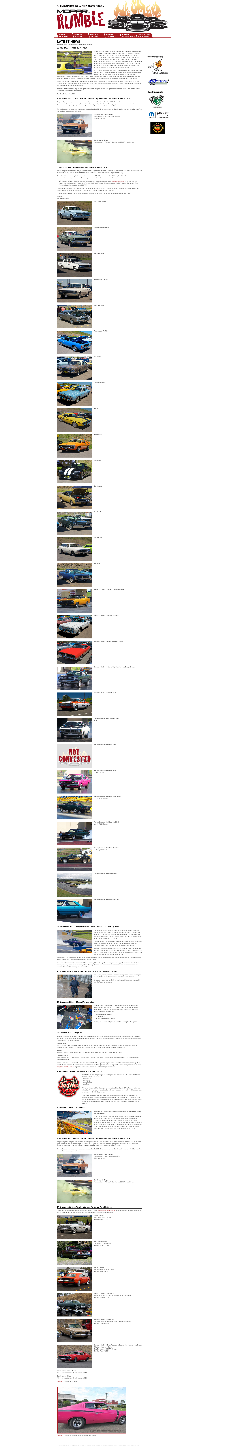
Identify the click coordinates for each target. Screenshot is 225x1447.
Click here (60, 1381)
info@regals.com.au (118, 181)
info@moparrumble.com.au (65, 1067)
